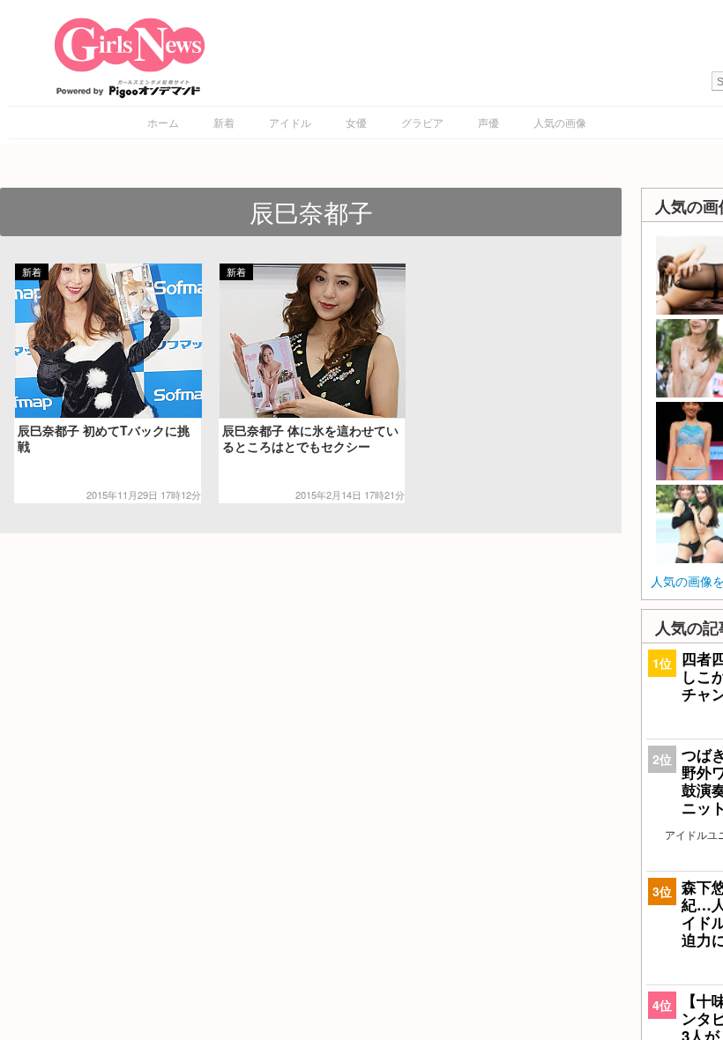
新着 (224, 122)
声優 (488, 122)
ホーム (163, 122)
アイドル (290, 122)
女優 (356, 122)
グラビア (422, 122)
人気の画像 (559, 122)
